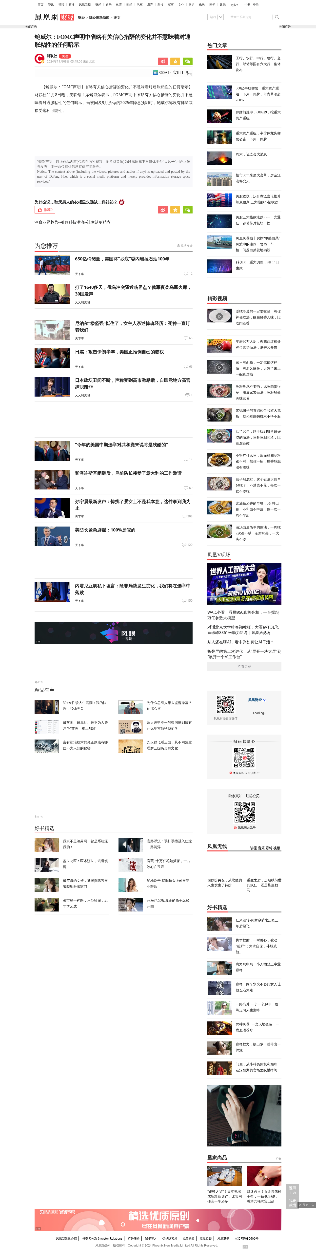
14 (191, 460)
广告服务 (134, 1238)
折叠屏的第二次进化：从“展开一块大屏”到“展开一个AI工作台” (244, 654)
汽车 (140, 4)
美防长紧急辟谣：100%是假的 (105, 530)
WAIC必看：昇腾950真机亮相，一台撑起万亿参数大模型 (243, 615)
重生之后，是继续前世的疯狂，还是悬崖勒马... (264, 885)
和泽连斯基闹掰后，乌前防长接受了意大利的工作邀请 (128, 473)
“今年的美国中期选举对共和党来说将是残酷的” (121, 444)
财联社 (52, 56)
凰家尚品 (217, 1157)
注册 (247, 4)
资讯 (51, 4)
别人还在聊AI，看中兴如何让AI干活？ (240, 642)
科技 (160, 4)
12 (191, 274)
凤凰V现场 (219, 554)
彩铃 (269, 848)
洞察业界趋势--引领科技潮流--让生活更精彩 (73, 222)
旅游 (192, 4)
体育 (119, 4)
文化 (181, 4)
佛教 (202, 4)
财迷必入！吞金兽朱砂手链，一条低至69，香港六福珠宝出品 (264, 1196)
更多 (233, 5)
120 (190, 545)
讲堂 (253, 848)
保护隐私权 (169, 1238)
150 (190, 601)
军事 (171, 4)
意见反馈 (206, 1238)
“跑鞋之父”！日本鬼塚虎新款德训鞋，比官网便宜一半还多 (224, 1196)
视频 (61, 4)
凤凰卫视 (85, 4)
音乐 (261, 848)
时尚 (129, 4)
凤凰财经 (255, 700)
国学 (212, 4)
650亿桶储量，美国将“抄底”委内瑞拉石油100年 (122, 259)
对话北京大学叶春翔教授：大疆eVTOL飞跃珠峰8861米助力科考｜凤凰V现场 (243, 629)
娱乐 (109, 4)
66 (191, 367)
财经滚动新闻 (99, 18)
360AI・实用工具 (174, 72)
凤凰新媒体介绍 (66, 1238)
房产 (150, 4)
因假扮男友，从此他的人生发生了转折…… (224, 882)
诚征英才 (151, 1238)
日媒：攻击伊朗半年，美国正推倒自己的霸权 (119, 352)
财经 (98, 4)
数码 (223, 4)
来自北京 (71, 61)
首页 (40, 4)
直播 (72, 4)
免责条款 (189, 1238)
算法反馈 (187, 246)
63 (191, 338)
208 (190, 516)
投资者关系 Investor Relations (102, 1238)
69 (191, 488)
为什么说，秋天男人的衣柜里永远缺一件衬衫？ (76, 202)
